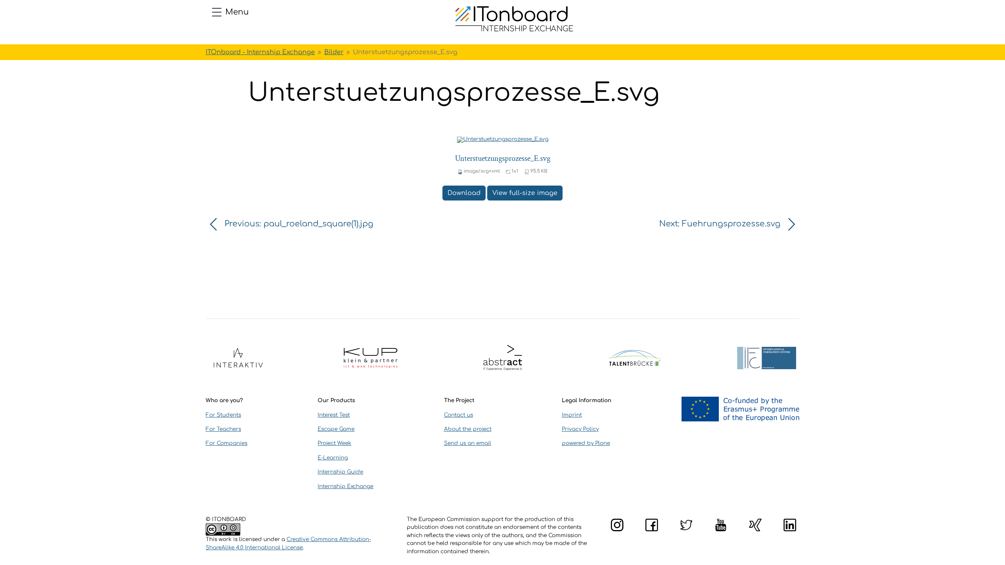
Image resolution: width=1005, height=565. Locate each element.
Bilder (334, 52)
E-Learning (333, 458)
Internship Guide (340, 472)
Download (464, 193)
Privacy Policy (580, 429)
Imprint (572, 415)
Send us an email (467, 443)
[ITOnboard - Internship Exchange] (514, 19)
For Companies (226, 443)
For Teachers (223, 429)
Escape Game (336, 429)
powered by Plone (586, 443)
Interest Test (334, 415)
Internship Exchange (345, 486)
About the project (468, 429)
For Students (223, 415)
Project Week (334, 443)
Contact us (458, 415)
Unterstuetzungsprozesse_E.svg (502, 158)
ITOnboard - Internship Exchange (260, 52)
